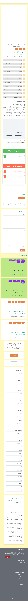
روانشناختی (18, 443)
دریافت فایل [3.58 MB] (20, 140)
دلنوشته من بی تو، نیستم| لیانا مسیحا (16, 271)
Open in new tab (9, 135)
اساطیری (19, 383)
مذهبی (19, 483)
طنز (20, 456)
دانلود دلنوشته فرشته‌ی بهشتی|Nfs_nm (18, 333)
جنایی (20, 406)
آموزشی (19, 373)
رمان (12, 44)
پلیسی (19, 393)
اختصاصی (22, 260)
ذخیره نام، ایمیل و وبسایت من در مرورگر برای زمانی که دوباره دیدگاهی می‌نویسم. (15, 246)
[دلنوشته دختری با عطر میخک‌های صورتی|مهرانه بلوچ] (14, 283)
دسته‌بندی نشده (18, 430)
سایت (20, 446)
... (24, 580)
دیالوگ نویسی (18, 436)
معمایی (19, 486)
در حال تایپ (18, 423)
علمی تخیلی (18, 463)
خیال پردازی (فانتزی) (17, 416)
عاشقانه (23, 282)
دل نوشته (14, 322)
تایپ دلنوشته (23, 566)
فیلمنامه (19, 473)
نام (24, 230)
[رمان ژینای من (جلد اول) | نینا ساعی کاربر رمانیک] (14, 304)
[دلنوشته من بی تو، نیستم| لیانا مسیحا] (14, 262)
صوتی (20, 453)
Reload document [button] (18, 135)
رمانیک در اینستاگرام (21, 574)
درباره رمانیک (21, 549)
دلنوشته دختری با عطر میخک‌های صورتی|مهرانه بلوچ (15, 291)
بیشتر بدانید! (7, 557)
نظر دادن (23, 214)
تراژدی (15, 260)
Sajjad (22, 56)
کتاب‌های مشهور (18, 476)
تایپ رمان (23, 564)
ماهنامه (19, 480)
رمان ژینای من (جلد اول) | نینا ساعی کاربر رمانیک (16, 312)
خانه (24, 44)
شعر (20, 450)
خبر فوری (11, 260)
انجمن (19, 386)
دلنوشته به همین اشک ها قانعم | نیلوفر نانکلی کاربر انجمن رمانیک (14, 523)
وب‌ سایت (23, 239)
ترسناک (19, 403)
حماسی (19, 410)
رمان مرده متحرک (11, 142)
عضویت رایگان (14, 355)
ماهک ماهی (20, 512)
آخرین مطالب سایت (18, 44)
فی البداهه (19, 470)
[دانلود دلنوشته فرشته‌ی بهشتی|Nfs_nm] (14, 324)
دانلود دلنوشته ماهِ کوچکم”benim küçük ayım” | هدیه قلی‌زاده (15, 514)
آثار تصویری (18, 370)
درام (20, 426)
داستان (19, 420)
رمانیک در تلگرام (22, 576)
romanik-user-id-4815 (21, 142)
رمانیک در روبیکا (22, 578)
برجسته (19, 260)
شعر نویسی (23, 568)
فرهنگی (19, 466)
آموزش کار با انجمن (21, 562)
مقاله (20, 490)
